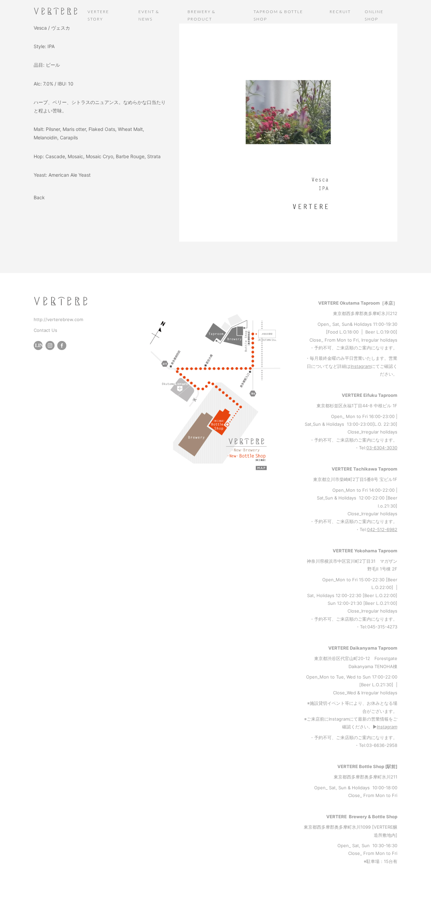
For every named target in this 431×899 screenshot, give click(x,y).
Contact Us (45, 330)
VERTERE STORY (98, 15)
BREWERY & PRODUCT (202, 15)
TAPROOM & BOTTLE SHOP (278, 15)
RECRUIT (340, 11)
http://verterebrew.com (58, 319)
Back (39, 197)
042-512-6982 (382, 529)
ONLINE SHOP (374, 15)
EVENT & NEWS (148, 15)
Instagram (361, 366)
